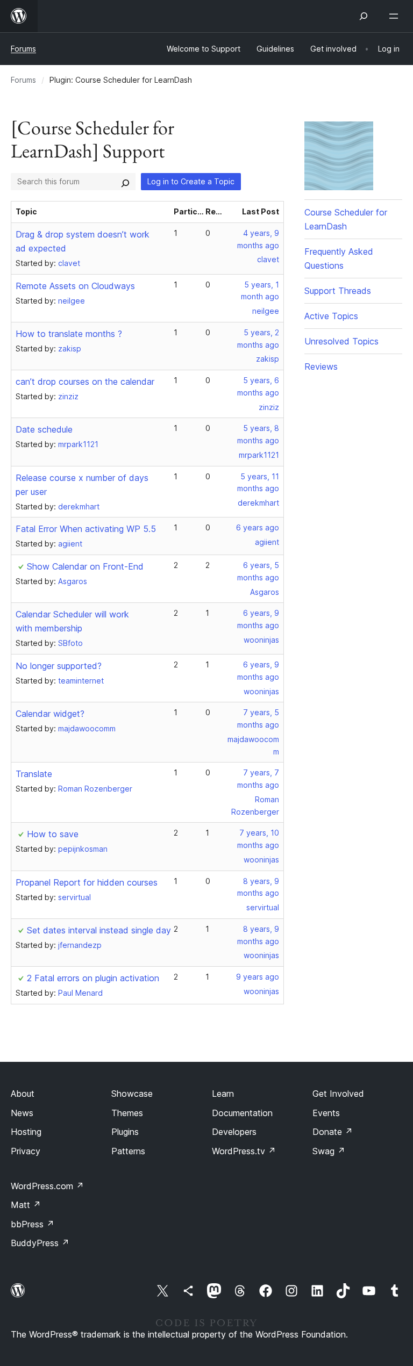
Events (326, 1113)
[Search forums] (125, 181)
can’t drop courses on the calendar (85, 381)
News (22, 1113)
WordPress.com (47, 1186)
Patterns (128, 1151)
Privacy (25, 1151)
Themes (127, 1113)
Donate (332, 1131)
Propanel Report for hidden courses (87, 882)
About (22, 1093)
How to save (53, 834)
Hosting (26, 1131)
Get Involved (338, 1093)
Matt (26, 1204)
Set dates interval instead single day (99, 930)
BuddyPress (40, 1243)
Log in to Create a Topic (190, 181)
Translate (34, 773)
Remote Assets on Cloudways (75, 286)
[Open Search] (363, 16)
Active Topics (331, 316)
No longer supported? (59, 665)
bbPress (32, 1224)
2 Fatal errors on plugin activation (93, 978)
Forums (23, 48)
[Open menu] (396, 16)
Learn (223, 1093)
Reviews (321, 366)
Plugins (125, 1131)
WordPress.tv (244, 1151)
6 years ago (257, 527)
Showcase (132, 1093)
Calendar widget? (50, 713)
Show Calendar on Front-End (85, 566)
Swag (328, 1151)
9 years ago (257, 976)
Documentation (242, 1113)
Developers (234, 1131)
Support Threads (337, 290)
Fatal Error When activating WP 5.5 (86, 528)
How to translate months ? (69, 333)
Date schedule (44, 429)
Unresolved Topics (341, 341)
